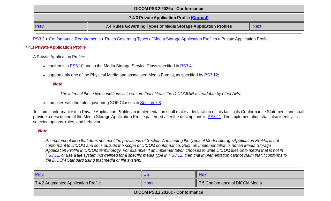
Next (257, 26)
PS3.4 (186, 66)
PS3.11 (214, 116)
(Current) (199, 18)
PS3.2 (38, 39)
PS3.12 (211, 75)
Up (146, 174)
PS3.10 (77, 66)
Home (149, 183)
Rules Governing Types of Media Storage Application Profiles (161, 39)
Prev (39, 26)
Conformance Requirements (75, 39)
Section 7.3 (150, 103)
